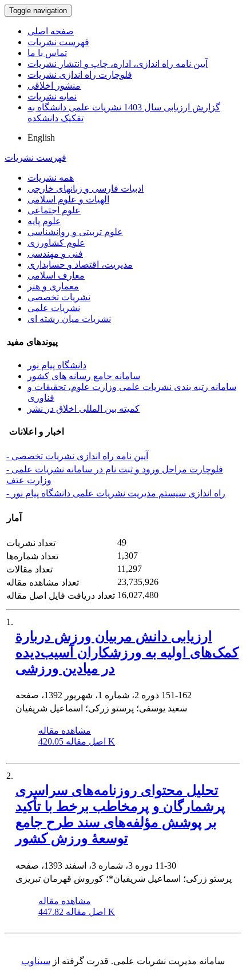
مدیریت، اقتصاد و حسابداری (80, 264)
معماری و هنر (53, 286)
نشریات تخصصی (58, 297)
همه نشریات (50, 177)
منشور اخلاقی (54, 85)
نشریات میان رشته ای (69, 319)
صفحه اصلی (50, 31)
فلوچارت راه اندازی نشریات (79, 74)
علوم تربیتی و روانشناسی (75, 232)
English (41, 137)
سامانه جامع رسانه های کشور (83, 376)
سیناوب (35, 961)
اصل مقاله (76, 741)
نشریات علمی (53, 308)
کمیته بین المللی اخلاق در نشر (83, 408)
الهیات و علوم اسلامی (68, 199)
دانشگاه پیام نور (56, 365)
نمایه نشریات (52, 96)
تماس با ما (47, 53)
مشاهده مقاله (64, 730)
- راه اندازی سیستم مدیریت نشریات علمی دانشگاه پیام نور (115, 493)
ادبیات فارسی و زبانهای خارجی (85, 188)
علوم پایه (44, 221)
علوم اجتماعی (54, 210)
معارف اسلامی (56, 275)
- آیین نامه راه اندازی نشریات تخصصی (77, 456)
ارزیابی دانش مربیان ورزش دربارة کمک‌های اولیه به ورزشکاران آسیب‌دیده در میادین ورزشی (127, 652)
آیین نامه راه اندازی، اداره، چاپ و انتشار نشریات (117, 64)
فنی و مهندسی (55, 253)
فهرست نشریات (58, 42)
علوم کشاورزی (56, 243)
